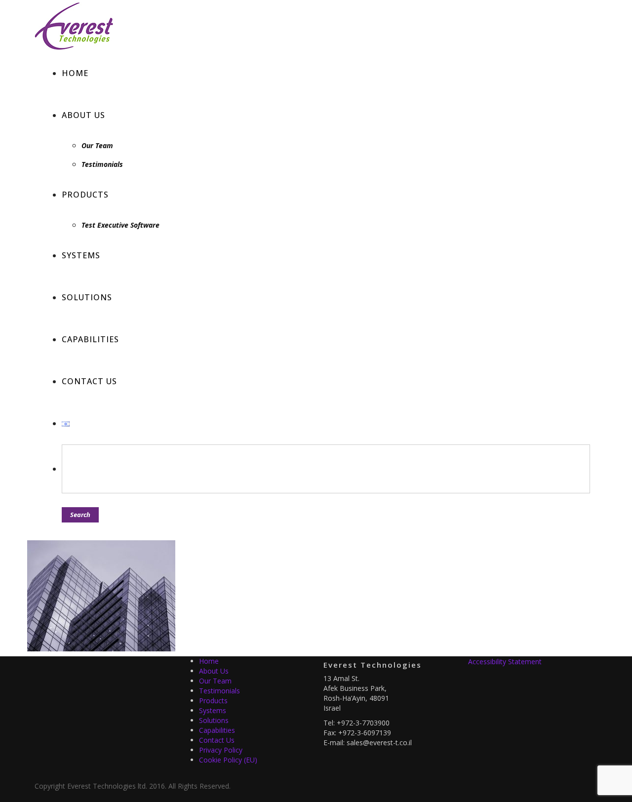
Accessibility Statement (505, 661)
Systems (212, 710)
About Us (214, 671)
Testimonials (219, 690)
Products (213, 700)
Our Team (215, 680)
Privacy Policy (220, 750)
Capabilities (217, 730)
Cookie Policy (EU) (228, 759)
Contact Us (217, 740)
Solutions (214, 720)
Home (209, 661)
